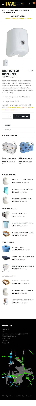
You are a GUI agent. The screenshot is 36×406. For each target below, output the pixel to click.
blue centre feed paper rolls (17, 107)
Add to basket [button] (14, 143)
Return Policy (6, 338)
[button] (3, 3)
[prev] (30, 71)
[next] (32, 71)
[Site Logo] (14, 4)
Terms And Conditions (9, 336)
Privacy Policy (6, 343)
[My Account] (28, 4)
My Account (5, 329)
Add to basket (23, 116)
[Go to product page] (9, 147)
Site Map (4, 341)
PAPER (3, 157)
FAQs (3, 332)
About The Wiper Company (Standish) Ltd (15, 334)
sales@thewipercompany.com (18, 18)
